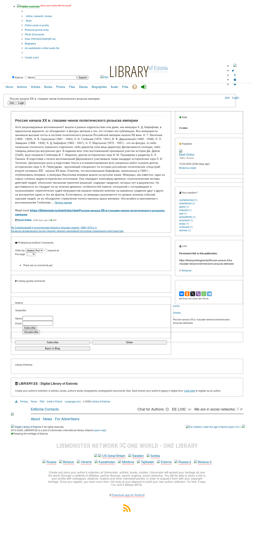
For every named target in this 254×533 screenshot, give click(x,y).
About (35, 418)
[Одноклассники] (187, 293)
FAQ (42, 401)
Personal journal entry (37, 29)
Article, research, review (38, 16)
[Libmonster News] (233, 70)
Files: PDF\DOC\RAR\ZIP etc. (40, 38)
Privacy (24, 401)
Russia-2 (184, 462)
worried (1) (185, 230)
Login (235, 97)
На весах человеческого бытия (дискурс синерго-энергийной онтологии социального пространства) (67, 230)
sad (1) (183, 213)
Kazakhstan (107, 462)
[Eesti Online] (180, 151)
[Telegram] (209, 293)
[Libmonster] (12, 413)
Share (129, 342)
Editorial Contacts (45, 409)
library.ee (186, 270)
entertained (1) (187, 203)
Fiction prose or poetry (37, 25)
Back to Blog (52, 348)
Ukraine (86, 462)
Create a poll (32, 57)
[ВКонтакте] (181, 293)
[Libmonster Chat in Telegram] (168, 409)
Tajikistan (147, 462)
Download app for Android (128, 495)
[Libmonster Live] (235, 84)
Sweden (138, 455)
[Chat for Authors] (235, 79)
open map (99, 430)
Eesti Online (25, 220)
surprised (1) (186, 220)
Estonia (166, 462)
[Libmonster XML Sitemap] (127, 510)
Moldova (128, 462)
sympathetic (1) (187, 216)
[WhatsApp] (203, 293)
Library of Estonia (100, 401)
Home (176, 305)
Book (28, 20)
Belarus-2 (205, 462)
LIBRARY (129, 71)
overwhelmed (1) (188, 199)
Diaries (177, 312)
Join (227, 97)
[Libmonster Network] (213, 426)
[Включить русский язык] (235, 65)
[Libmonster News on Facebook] (235, 75)
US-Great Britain (113, 455)
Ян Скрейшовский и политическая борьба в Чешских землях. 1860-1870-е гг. (54, 227)
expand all (53, 250)
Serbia (155, 455)
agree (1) (184, 206)
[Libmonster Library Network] (243, 426)
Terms (34, 401)
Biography (30, 43)
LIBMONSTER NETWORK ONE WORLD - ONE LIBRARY (127, 445)
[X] (192, 293)
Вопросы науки (187, 167)
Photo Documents (34, 34)
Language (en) (73, 401)
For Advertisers (67, 418)
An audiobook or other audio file (42, 48)
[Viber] (198, 293)
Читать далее (63, 202)
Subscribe (52, 342)
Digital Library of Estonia (28, 426)
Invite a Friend (54, 401)
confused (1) (186, 226)
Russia (51, 462)
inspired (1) (185, 210)
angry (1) (184, 223)
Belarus (68, 462)
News (47, 418)
